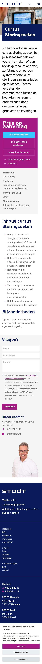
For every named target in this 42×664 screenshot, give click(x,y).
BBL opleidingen (10, 513)
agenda (5, 555)
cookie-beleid (30, 375)
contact (5, 570)
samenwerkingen (9, 563)
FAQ (4, 567)
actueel (5, 548)
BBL (4, 532)
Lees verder (35, 641)
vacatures (6, 558)
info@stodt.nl (14, 434)
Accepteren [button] (21, 646)
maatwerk (13, 163)
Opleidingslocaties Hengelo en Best (20, 509)
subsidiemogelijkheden (19, 159)
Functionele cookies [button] (21, 652)
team (4, 551)
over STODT (7, 542)
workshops (7, 539)
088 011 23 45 (14, 429)
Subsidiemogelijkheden (13, 504)
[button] (21, 659)
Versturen (9, 406)
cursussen (6, 529)
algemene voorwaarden (14, 379)
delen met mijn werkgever (19, 144)
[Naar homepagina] (11, 3)
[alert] (21, 643)
